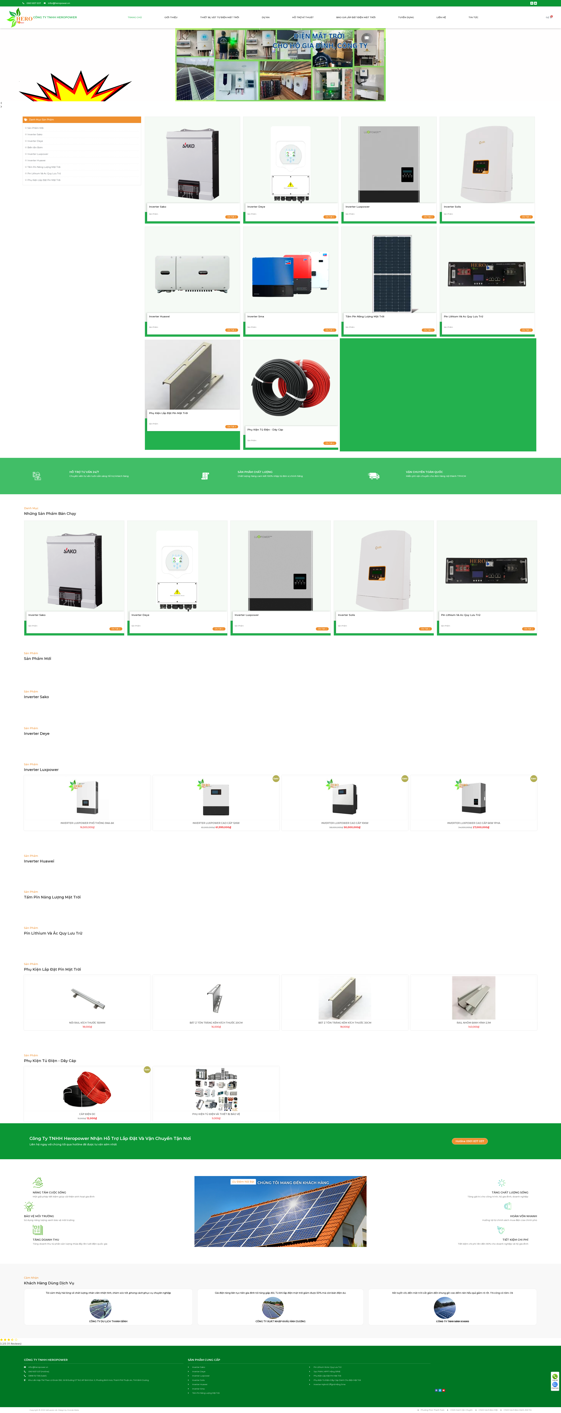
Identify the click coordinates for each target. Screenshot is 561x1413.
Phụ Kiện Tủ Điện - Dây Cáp (265, 429)
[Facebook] (531, 3)
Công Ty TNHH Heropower (46, 1360)
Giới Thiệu (171, 17)
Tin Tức (473, 17)
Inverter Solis (452, 206)
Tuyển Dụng (406, 17)
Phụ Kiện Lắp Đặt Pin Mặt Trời (168, 413)
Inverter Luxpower (358, 206)
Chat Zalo (555, 1388)
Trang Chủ (135, 17)
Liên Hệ (441, 17)
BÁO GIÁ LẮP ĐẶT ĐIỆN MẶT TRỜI (356, 17)
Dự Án (266, 17)
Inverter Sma (255, 316)
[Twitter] (440, 1390)
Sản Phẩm (31, 653)
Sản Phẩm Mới (37, 658)
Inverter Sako (157, 206)
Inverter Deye (256, 206)
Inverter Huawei (159, 316)
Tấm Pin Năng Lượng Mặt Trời (365, 316)
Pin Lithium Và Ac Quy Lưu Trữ (463, 316)
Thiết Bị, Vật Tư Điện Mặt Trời (219, 17)
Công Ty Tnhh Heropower (55, 17)
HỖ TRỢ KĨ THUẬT (303, 17)
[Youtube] (535, 3)
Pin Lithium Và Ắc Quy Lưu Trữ (53, 933)
